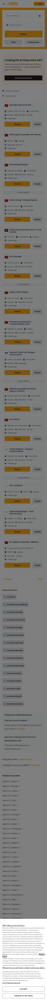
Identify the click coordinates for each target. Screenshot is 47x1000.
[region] (23, 959)
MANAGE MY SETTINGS (23, 996)
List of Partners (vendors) (11, 983)
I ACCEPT (23, 989)
